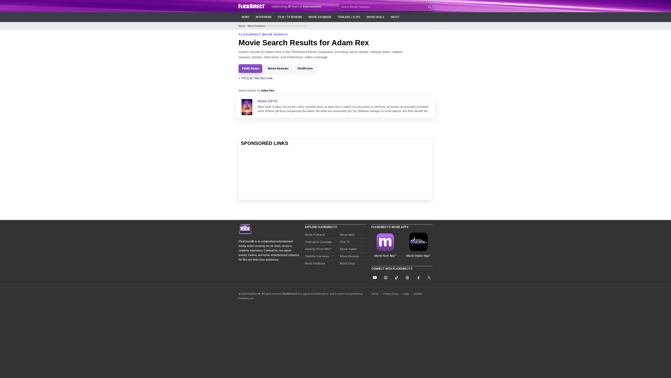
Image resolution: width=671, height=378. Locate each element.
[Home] (246, 101)
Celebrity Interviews (317, 256)
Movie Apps (347, 234)
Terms (374, 293)
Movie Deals (375, 17)
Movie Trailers (348, 249)
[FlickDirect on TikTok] (396, 277)
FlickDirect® (290, 293)
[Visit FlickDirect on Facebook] (418, 277)
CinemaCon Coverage (318, 242)
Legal (406, 293)
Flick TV (345, 242)
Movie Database (320, 17)
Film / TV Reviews (290, 17)
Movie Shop (347, 263)
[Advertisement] (335, 173)
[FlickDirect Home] (252, 6)
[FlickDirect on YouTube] (374, 277)
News (245, 17)
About (395, 17)
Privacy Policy (391, 293)
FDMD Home (250, 68)
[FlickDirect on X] (428, 277)
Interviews (264, 17)
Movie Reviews (278, 68)
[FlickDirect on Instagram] (385, 277)
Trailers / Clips (349, 17)
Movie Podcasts (315, 234)
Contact (417, 293)
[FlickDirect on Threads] (407, 277)
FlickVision (305, 68)
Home (242, 25)
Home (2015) (268, 101)
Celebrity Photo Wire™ (318, 249)
